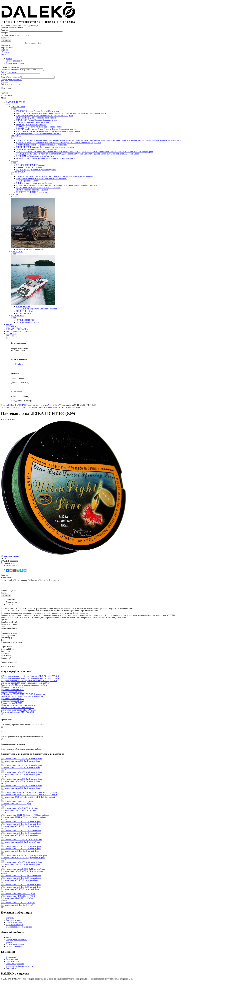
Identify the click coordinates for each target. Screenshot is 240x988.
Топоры (57, 131)
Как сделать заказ (13, 920)
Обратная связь (12, 961)
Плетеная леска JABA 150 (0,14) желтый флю (20, 761)
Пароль (4, 77)
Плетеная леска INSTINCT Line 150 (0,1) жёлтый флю (24, 817)
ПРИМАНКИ (22, 145)
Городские (30, 118)
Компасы (39, 127)
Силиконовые (61, 145)
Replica (51, 185)
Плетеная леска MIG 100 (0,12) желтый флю (20, 826)
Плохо (42, 580)
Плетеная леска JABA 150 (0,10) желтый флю (20, 781)
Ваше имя (5, 30)
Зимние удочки (86, 140)
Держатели (34, 309)
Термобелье (87, 176)
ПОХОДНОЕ (21, 127)
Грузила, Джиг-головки (83, 151)
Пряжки (44, 190)
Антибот (4, 38)
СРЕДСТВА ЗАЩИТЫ (26, 192)
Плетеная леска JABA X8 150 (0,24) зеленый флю (22, 871)
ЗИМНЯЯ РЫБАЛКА (25, 140)
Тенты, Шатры (54, 115)
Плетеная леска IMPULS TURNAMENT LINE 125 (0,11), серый (28, 797)
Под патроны (36, 167)
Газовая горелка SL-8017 (11, 692)
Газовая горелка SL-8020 (11, 703)
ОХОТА (14, 160)
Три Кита (50, 156)
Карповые (31, 149)
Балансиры (125, 140)
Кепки (57, 178)
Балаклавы (39, 178)
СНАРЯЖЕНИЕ (18, 106)
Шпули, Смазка (94, 142)
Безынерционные (34, 142)
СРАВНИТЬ (11, 333)
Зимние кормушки (167, 140)
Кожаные (27, 190)
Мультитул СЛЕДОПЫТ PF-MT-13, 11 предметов (22, 696)
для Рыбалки (46, 183)
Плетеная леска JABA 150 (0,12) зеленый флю (20, 842)
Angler (37, 185)
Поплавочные (42, 149)
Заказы (9, 58)
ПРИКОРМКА (22, 156)
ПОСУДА (20, 129)
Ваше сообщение (8, 591)
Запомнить (8, 95)
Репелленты (41, 192)
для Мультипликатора (64, 147)
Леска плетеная (133, 151)
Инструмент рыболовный (48, 154)
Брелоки (28, 133)
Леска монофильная (117, 151)
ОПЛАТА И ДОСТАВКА (17, 329)
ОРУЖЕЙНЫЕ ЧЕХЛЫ (26, 165)
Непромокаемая (75, 176)
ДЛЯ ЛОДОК (17, 251)
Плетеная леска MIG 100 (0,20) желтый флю (20, 889)
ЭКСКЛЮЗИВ (17, 315)
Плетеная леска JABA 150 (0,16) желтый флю (20, 788)
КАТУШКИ (21, 142)
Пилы (71, 131)
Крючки (31, 151)
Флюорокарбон (146, 151)
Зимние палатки (42, 140)
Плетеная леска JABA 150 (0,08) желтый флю (20, 864)
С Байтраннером (79, 142)
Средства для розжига (98, 113)
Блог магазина (12, 959)
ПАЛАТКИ (21, 115)
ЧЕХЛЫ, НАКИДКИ (25, 249)
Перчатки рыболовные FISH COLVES (17, 712)
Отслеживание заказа (10, 70)
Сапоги (35, 181)
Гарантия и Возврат (14, 925)
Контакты (10, 918)
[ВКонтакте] (7, 570)
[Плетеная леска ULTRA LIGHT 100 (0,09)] (63, 554)
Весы (34, 154)
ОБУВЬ (19, 181)
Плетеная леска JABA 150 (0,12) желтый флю (20, 768)
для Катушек (39, 158)
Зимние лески (99, 140)
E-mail (3, 74)
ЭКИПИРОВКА (18, 172)
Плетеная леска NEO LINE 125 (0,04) (17, 898)
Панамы (63, 178)
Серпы (77, 131)
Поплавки (39, 151)
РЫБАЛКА (16, 136)
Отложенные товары (15, 63)
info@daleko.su (17, 364)
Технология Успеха (37, 156)
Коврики (38, 120)
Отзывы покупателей (15, 964)
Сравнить (14, 565)
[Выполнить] (44, 70)
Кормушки (48, 151)
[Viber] (14, 570)
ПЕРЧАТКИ (21, 185)
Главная (4, 405)
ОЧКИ (19, 183)
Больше (179, 140)
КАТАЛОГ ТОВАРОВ (15, 102)
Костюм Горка (46, 176)
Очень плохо (53, 580)
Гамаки (30, 120)
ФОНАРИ (20, 133)
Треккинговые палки (53, 127)
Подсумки (51, 169)
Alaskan (30, 185)
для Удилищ (63, 158)
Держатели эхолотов (48, 309)
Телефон (4, 33)
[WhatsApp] (18, 570)
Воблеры (39, 145)
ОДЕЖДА (20, 176)
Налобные (44, 133)
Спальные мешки (49, 120)
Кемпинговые (41, 115)
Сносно (33, 580)
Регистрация (11, 72)
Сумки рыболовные (109, 154)
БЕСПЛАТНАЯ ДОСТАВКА (18, 331)
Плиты (43, 111)
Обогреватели (53, 111)
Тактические (50, 118)
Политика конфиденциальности (19, 966)
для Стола (38, 129)
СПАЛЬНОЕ (21, 120)
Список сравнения (14, 61)
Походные (30, 115)
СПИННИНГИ (22, 147)
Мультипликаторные (51, 142)
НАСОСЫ (20, 306)
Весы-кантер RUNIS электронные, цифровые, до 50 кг (24, 685)
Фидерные (52, 149)
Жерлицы (75, 140)
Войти (3, 72)
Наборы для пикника (67, 129)
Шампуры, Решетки (79, 113)
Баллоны (29, 111)
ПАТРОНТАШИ (23, 167)
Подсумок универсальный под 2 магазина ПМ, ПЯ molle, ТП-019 (29, 681)
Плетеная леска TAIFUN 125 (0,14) (16, 804)
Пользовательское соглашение (19, 927)
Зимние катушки (113, 140)
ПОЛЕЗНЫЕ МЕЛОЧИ (26, 187)
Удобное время (7, 35)
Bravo (27, 306)
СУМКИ (19, 122)
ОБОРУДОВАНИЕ (24, 154)
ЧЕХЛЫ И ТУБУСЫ (25, 158)
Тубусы (72, 158)
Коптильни (33, 113)
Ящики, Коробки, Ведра (128, 154)
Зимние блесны (137, 140)
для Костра (29, 129)
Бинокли (31, 127)
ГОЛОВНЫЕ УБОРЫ (25, 178)
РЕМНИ (19, 190)
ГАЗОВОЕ (20, 111)
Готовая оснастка (101, 151)
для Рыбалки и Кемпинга (35, 124)
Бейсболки (49, 178)
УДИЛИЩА (21, 149)
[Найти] (39, 43)
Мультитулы (48, 131)
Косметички (28, 122)
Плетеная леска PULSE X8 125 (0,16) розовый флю (23, 858)
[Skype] (21, 570)
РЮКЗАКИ (21, 118)
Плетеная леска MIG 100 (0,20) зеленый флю (20, 880)
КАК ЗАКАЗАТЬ (13, 327)
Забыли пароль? (14, 77)
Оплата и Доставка (14, 922)
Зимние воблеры (151, 140)
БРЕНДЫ (10, 324)
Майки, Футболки (60, 176)
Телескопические (47, 147)
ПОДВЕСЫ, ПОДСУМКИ (27, 169)
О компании (11, 957)
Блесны (31, 145)
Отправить (6, 40)
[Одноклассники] (11, 570)
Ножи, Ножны (36, 131)
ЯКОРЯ (19, 313)
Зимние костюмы (32, 176)
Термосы (47, 129)
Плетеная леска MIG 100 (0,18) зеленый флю (20, 835)
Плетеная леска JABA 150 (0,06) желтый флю (20, 774)
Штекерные (34, 147)
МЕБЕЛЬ (20, 124)
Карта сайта (11, 968)
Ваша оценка (6, 577)
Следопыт (83, 185)
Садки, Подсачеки (68, 154)
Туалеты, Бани (66, 115)
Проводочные (66, 142)
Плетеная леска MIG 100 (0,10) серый (17, 905)
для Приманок (51, 158)
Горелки (36, 111)
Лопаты (64, 131)
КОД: (3, 561)
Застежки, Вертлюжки (63, 151)
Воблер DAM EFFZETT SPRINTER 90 (17, 708)
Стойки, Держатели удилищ (88, 154)
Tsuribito (58, 185)
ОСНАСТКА (21, 151)
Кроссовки (27, 181)
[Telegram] (25, 570)
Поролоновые (49, 145)
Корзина (4, 50)
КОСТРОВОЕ (22, 113)
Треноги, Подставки (62, 113)
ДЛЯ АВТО (16, 194)
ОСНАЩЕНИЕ (22, 309)
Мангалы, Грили (45, 113)
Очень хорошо (21, 580)
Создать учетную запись (11, 80)
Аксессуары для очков (31, 183)
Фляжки (54, 129)
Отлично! (8, 580)
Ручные (35, 133)
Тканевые (41, 165)
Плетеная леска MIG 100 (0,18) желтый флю (20, 851)
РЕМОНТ (20, 311)
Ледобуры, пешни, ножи (60, 140)
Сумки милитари (41, 122)
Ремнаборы (55, 187)
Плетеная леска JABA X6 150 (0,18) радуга (19, 810)
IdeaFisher (44, 185)
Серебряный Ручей (70, 185)
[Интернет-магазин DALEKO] (38, 23)
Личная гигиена (43, 187)
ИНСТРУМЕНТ (23, 131)
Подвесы (43, 169)
